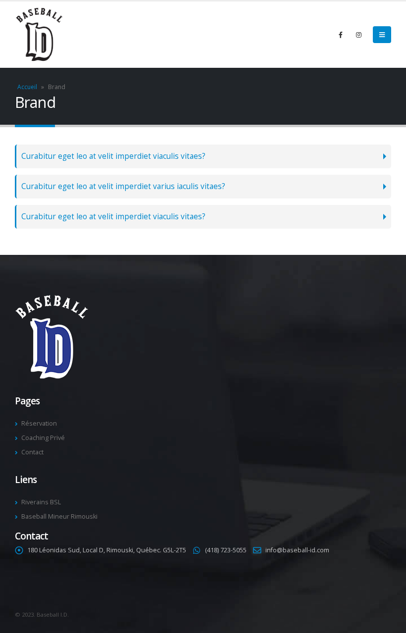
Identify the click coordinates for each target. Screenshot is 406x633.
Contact (32, 452)
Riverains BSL (41, 502)
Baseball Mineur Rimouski (59, 516)
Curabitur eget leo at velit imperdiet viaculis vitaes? (113, 156)
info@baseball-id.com (297, 550)
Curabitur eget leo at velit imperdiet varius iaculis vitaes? (123, 186)
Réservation (39, 423)
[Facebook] (340, 34)
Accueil (27, 87)
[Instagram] (358, 34)
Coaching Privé (43, 438)
